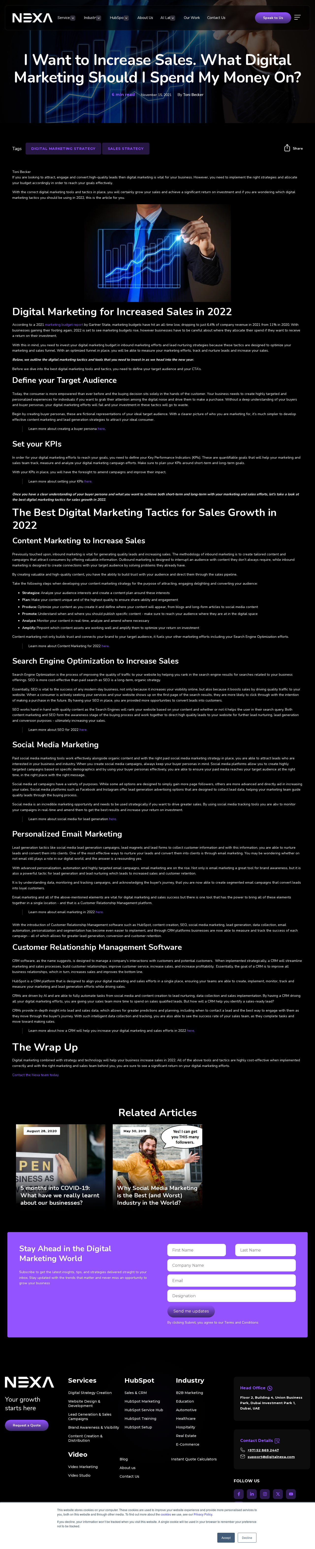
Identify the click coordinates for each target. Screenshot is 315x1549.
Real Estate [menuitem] (186, 1436)
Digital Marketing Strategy (63, 148)
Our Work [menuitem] (192, 17)
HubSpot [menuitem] (117, 17)
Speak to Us (273, 18)
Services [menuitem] (65, 17)
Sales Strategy (126, 148)
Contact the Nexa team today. (36, 1075)
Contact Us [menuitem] (216, 17)
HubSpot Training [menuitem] (140, 1418)
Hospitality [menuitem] (185, 1427)
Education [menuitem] (185, 1401)
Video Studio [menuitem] (79, 1475)
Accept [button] (226, 1537)
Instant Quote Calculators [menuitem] (194, 1459)
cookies (166, 1514)
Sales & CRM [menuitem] (136, 1393)
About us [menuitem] (128, 1468)
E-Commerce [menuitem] (187, 1444)
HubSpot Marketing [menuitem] (142, 1401)
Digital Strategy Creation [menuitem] (90, 1393)
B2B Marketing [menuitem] (189, 1393)
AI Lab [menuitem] (166, 17)
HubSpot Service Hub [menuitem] (144, 1410)
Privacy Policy (203, 1514)
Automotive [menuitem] (186, 1410)
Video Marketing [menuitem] (83, 1467)
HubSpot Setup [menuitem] (138, 1427)
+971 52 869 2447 (263, 1450)
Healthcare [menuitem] (186, 1418)
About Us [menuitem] (145, 17)
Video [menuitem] (77, 1454)
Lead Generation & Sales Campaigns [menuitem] (89, 1416)
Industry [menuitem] (90, 17)
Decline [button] (247, 1537)
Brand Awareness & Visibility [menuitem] (93, 1427)
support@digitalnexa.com (271, 1457)
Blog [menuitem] (124, 1459)
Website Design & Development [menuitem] (84, 1403)
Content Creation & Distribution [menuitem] (85, 1438)
